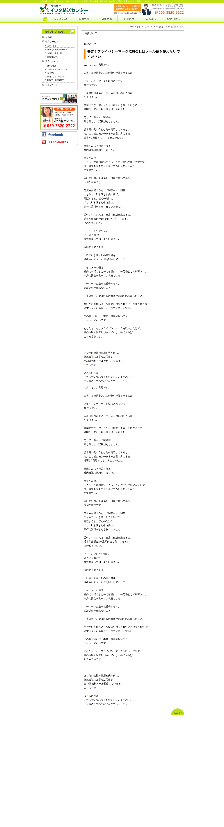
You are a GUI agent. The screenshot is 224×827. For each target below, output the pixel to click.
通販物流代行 (52, 57)
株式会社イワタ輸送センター (64, 9)
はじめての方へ (62, 19)
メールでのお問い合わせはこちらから (124, 9)
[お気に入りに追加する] (59, 142)
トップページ (45, 19)
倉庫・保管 (51, 46)
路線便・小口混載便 (55, 80)
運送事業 (84, 19)
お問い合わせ (173, 19)
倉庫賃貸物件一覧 (54, 53)
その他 (48, 37)
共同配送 (51, 73)
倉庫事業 (106, 19)
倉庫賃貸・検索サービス (57, 50)
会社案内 (151, 19)
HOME (131, 27)
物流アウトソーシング (56, 77)
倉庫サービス (51, 41)
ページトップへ (177, 711)
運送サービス (51, 61)
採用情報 (129, 19)
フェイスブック (59, 134)
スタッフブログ (59, 98)
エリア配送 (51, 66)
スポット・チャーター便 (57, 69)
